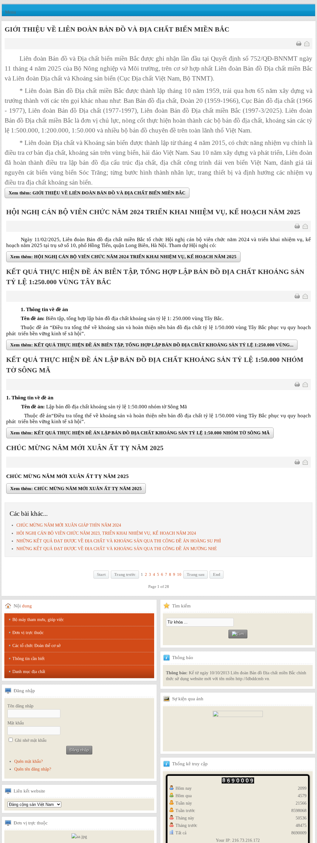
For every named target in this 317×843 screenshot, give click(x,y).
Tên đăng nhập (20, 707)
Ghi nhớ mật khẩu (30, 741)
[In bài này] (298, 43)
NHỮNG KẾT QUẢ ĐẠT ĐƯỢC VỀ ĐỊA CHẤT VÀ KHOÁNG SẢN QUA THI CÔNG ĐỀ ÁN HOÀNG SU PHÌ (118, 542)
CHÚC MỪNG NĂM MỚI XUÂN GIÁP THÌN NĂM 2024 (68, 526)
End (216, 575)
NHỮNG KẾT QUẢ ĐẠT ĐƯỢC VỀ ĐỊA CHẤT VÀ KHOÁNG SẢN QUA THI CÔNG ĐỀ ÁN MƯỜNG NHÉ (116, 549)
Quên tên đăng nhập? (32, 770)
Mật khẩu (15, 724)
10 (179, 575)
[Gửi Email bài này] (306, 43)
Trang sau (195, 575)
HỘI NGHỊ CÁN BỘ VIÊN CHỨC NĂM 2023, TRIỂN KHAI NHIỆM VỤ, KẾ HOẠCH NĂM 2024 (106, 534)
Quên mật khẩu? (28, 762)
